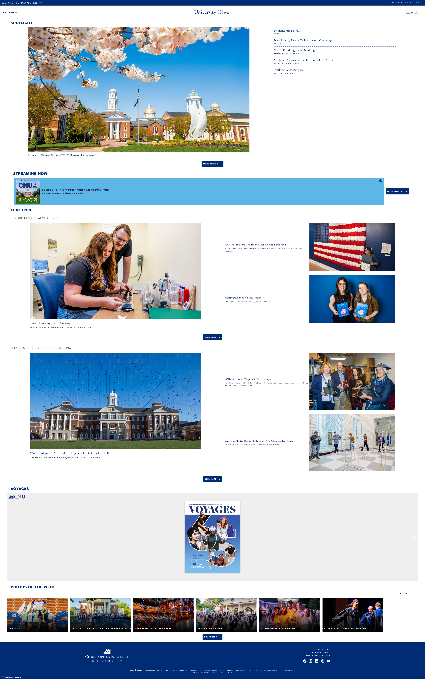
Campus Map (196, 670)
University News (211, 12)
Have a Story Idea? (413, 3)
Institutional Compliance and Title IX (263, 670)
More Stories (210, 163)
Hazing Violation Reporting (176, 670)
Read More (210, 337)
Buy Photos (210, 636)
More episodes (395, 191)
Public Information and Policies (149, 670)
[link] (304, 661)
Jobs (132, 670)
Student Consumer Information (232, 670)
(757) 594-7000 (323, 649)
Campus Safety (211, 670)
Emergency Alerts (288, 670)
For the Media (396, 3)
